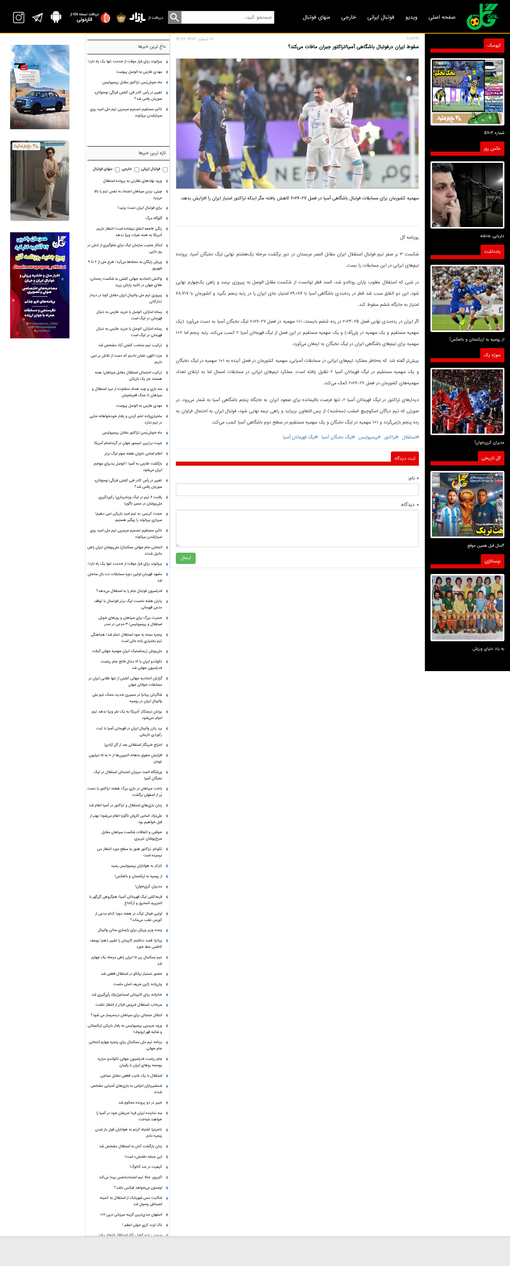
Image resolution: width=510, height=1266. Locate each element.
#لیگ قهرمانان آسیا (300, 437)
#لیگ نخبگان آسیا (338, 437)
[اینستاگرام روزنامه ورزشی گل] (40, 285)
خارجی (348, 17)
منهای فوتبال (316, 17)
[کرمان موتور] (40, 87)
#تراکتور (391, 437)
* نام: (413, 478)
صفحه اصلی (442, 17)
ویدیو (411, 17)
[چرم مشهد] (40, 180)
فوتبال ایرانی (380, 17)
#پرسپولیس (369, 437)
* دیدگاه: (410, 505)
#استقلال (410, 437)
